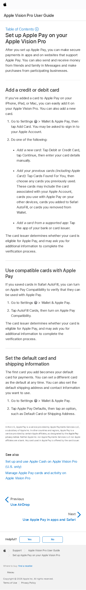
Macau (10, 572)
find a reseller (25, 566)
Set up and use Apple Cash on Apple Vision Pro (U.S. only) (41, 464)
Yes (30, 539)
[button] (22, 29)
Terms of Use (10, 582)
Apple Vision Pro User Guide (29, 15)
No (52, 539)
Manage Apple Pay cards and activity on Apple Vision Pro (35, 475)
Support (17, 550)
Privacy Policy (28, 582)
